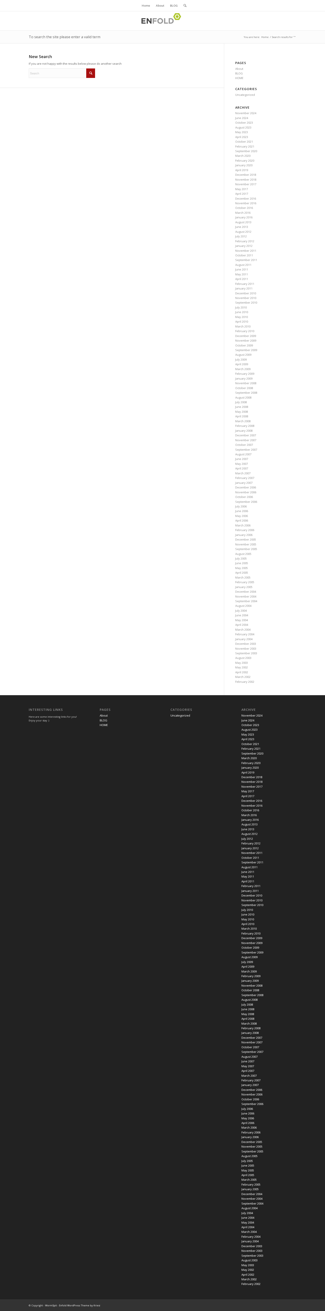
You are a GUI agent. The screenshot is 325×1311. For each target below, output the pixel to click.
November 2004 (245, 596)
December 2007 (245, 435)
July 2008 (241, 402)
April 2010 (241, 321)
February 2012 (244, 241)
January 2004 (243, 639)
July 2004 (241, 611)
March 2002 (242, 677)
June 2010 (241, 312)
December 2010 (245, 293)
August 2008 (243, 397)
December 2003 (245, 644)
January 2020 (243, 165)
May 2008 (241, 412)
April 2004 (241, 625)
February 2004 (244, 634)
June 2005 (241, 563)
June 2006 (241, 511)
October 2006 (244, 497)
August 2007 (243, 454)
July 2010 (241, 307)
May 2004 (241, 620)
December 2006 (245, 487)
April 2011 (241, 279)
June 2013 (241, 227)
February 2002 (244, 682)
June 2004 (241, 615)
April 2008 (241, 416)
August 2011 (243, 265)
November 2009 (245, 340)
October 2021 (244, 142)
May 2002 (241, 667)
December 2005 (245, 539)
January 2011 (243, 288)
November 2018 (245, 180)
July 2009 (241, 359)
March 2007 (242, 473)
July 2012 (241, 236)
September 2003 (246, 653)
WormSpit (51, 1305)
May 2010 (241, 317)
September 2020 (246, 151)
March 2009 (242, 369)
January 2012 (243, 246)
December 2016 (245, 199)
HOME (239, 78)
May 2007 (241, 464)
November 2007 (245, 440)
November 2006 (245, 492)
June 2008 (241, 407)
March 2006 (242, 525)
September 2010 (246, 303)
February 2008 (244, 426)
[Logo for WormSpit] (162, 20)
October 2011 (244, 255)
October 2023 (244, 123)
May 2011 (241, 274)
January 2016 (243, 217)
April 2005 (241, 573)
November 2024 (245, 113)
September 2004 (246, 601)
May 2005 (241, 568)
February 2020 (244, 161)
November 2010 (245, 298)
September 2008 (246, 393)
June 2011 (241, 269)
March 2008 (242, 421)
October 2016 (244, 208)
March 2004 (242, 630)
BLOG (174, 6)
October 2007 (244, 445)
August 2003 (243, 658)
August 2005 (243, 554)
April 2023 (241, 137)
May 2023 (241, 132)
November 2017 (245, 184)
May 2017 (241, 189)
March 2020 (242, 156)
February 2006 (244, 530)
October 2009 (244, 345)
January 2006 (243, 535)
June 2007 (241, 459)
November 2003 (245, 649)
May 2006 (241, 516)
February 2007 (244, 478)
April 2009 (241, 364)
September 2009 (246, 350)
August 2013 (243, 222)
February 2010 (244, 331)
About (160, 6)
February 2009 (244, 374)
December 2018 (245, 175)
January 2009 (243, 378)
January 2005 (243, 587)
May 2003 (241, 663)
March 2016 (242, 213)
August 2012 (243, 232)
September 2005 (246, 549)
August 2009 (243, 355)
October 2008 (244, 388)
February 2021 (244, 146)
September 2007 (246, 450)
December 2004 (245, 592)
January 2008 (243, 431)
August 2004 (243, 606)
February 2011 (244, 284)
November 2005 (245, 544)
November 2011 (245, 251)
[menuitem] (183, 5)
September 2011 (246, 260)
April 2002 (241, 672)
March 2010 (242, 326)
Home (146, 6)
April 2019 (241, 170)
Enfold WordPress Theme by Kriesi (79, 1305)
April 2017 (241, 194)
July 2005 (241, 558)
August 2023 (243, 127)
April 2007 (241, 468)
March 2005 (242, 577)
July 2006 (241, 506)
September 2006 (246, 502)
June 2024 (241, 118)
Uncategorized (245, 95)
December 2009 (245, 336)
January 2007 (243, 483)
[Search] (183, 5)
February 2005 (244, 582)
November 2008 (245, 383)
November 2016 (245, 203)
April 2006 (241, 520)
